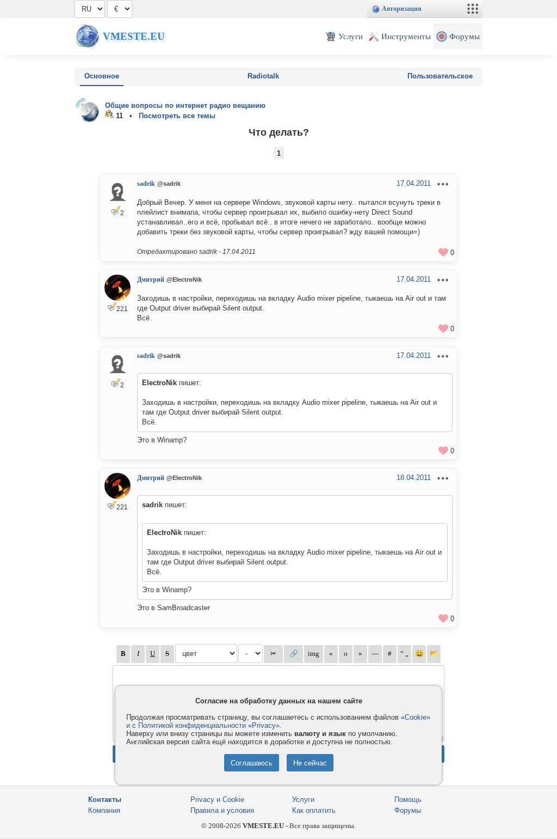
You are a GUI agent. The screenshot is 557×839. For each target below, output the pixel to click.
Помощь (408, 799)
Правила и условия (222, 810)
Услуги (303, 799)
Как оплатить (314, 810)
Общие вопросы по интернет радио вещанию (185, 105)
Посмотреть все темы (177, 116)
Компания (104, 810)
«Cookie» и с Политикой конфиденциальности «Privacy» (278, 721)
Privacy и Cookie (217, 799)
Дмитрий (150, 279)
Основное (101, 76)
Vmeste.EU (134, 36)
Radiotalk (263, 76)
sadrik (146, 183)
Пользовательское (440, 76)
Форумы (407, 810)
